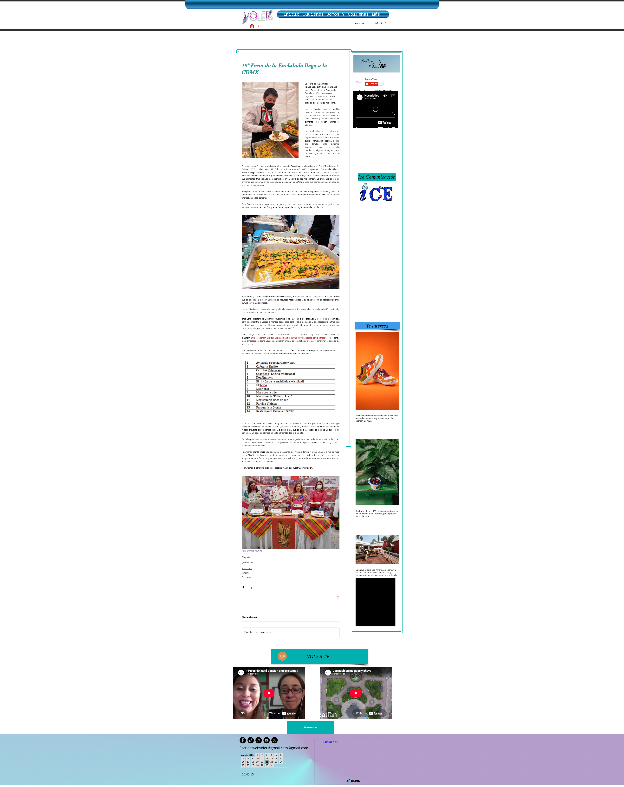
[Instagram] (258, 740)
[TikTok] (250, 740)
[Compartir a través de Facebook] (243, 587)
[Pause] (360, 621)
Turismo (246, 572)
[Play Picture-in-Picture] (387, 621)
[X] (274, 740)
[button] (376, 177)
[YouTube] (266, 740)
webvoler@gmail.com (270, 747)
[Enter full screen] (392, 621)
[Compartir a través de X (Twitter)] (251, 587)
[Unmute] (365, 621)
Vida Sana (247, 568)
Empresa (246, 577)
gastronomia (247, 562)
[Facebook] (243, 740)
